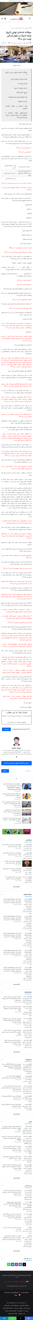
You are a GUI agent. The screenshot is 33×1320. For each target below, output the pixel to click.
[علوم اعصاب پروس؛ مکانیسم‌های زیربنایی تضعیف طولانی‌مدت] (27, 1107)
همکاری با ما (19, 1311)
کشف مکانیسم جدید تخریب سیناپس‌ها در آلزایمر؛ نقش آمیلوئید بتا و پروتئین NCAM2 (11, 1138)
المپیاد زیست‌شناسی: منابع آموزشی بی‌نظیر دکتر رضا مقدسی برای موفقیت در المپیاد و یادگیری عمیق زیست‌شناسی (11, 1237)
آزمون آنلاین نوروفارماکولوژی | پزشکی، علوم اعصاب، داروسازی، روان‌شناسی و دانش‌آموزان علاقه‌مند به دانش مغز (12, 900)
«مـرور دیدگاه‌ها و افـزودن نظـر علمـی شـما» (16, 763)
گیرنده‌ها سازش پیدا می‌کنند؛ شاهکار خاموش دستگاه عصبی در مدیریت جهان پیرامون (11, 1032)
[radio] (22, 719)
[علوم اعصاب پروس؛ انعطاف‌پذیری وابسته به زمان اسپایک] (27, 1098)
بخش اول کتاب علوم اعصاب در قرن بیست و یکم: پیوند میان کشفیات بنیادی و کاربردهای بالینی (11, 1088)
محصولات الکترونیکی (24, 1305)
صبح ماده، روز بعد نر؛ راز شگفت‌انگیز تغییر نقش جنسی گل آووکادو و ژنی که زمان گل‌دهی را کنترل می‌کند (12, 1215)
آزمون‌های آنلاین (14, 1305)
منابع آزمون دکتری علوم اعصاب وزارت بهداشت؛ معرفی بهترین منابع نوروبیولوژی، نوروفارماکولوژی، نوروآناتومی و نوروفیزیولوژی (12, 786)
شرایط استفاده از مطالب (10, 1311)
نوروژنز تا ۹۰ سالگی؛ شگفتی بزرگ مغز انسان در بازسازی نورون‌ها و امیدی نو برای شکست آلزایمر (12, 1148)
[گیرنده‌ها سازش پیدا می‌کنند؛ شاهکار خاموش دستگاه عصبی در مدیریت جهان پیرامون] (27, 1034)
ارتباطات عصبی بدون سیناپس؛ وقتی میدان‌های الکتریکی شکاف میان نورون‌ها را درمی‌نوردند (11, 998)
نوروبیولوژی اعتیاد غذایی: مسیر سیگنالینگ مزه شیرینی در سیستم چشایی (11, 1077)
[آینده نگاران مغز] (16, 19)
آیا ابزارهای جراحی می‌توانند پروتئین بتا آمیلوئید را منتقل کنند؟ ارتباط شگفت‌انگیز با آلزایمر (11, 1128)
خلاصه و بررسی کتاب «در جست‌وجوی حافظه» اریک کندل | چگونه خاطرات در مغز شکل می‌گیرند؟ (12, 1020)
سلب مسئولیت (21, 1313)
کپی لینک (6, 729)
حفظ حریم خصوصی (12, 1313)
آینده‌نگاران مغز (26, 28)
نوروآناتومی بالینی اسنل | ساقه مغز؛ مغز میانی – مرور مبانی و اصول (11, 845)
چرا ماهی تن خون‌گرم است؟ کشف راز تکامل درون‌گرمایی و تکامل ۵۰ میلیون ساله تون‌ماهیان (12, 1192)
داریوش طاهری (26, 43)
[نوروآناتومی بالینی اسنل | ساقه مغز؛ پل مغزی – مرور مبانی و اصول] (27, 855)
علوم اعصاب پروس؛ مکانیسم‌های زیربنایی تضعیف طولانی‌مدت (11, 1105)
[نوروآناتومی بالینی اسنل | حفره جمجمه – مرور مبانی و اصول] (27, 871)
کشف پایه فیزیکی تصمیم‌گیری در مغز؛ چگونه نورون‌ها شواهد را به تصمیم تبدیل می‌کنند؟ (11, 803)
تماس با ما (25, 1311)
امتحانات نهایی (18, 28)
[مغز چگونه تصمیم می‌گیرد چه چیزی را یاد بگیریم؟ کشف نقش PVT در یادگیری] (26, 796)
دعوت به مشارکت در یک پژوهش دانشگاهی (16, 1)
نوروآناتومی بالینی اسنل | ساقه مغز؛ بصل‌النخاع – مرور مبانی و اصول (12, 862)
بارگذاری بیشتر (16, 887)
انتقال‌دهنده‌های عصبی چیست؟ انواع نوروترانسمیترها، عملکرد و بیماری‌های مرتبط (12, 1008)
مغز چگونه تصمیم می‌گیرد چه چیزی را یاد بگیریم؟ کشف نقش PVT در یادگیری (11, 795)
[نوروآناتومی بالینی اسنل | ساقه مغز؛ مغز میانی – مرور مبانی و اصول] (27, 847)
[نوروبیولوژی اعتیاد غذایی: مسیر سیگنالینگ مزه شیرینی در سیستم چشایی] (27, 1079)
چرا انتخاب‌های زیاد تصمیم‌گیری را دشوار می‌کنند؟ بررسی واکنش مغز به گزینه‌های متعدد (12, 811)
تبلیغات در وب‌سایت (18, 1308)
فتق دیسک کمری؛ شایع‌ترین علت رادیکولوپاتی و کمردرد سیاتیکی (13, 878)
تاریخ (12, 28)
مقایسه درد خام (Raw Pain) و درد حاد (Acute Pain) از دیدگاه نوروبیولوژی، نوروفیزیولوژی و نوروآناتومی (11, 1066)
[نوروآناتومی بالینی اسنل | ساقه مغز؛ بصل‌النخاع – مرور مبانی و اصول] (27, 863)
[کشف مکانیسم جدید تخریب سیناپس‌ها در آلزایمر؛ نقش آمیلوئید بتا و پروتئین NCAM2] (27, 1140)
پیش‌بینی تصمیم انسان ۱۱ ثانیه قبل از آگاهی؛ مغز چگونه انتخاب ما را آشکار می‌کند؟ (11, 819)
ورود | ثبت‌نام (27, 1308)
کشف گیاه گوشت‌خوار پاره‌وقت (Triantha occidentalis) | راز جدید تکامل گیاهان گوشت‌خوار (12, 1204)
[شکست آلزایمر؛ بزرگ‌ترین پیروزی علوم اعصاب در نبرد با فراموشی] (27, 1159)
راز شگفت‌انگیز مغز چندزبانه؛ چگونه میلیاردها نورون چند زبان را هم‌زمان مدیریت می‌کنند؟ (12, 1042)
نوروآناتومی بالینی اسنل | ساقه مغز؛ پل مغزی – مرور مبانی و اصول (12, 854)
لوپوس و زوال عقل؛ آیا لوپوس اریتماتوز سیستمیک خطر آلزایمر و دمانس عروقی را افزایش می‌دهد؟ (11, 1166)
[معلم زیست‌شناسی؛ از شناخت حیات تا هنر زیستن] (27, 1230)
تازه (16, 778)
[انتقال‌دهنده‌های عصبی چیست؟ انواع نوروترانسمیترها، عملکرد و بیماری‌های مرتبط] (27, 1011)
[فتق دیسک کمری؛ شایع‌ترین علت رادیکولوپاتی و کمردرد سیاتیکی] (27, 879)
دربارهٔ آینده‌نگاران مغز (8, 1308)
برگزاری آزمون (7, 1305)
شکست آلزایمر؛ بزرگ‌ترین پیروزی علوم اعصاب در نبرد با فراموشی (12, 1157)
